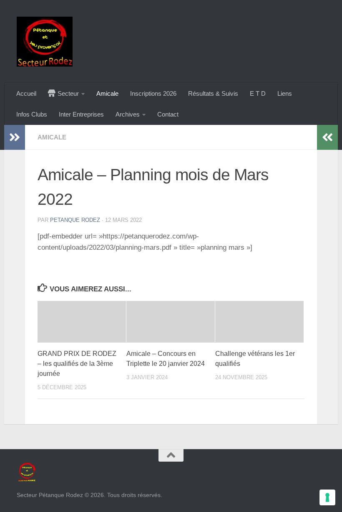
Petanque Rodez (75, 220)
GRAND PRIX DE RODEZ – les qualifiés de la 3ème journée (77, 363)
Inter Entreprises (81, 114)
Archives (128, 114)
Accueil (26, 93)
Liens (284, 93)
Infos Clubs (31, 114)
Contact (168, 114)
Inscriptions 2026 (153, 93)
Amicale (107, 93)
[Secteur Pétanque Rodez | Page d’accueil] (45, 42)
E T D (258, 93)
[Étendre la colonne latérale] (14, 137)
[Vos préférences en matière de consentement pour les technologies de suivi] (327, 497)
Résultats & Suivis (213, 93)
